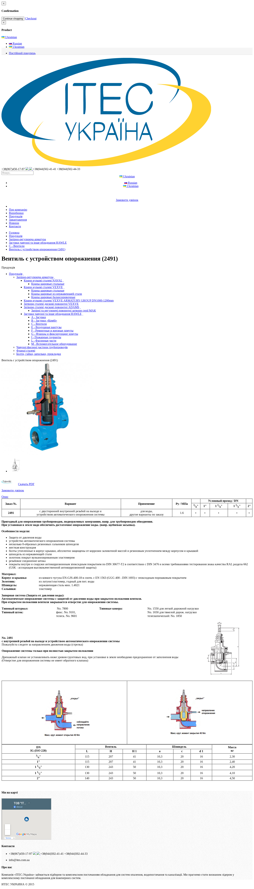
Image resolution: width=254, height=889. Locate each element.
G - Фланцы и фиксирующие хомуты (54, 333)
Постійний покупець (22, 53)
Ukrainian (10, 37)
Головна (14, 232)
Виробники (16, 213)
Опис (4, 496)
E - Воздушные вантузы (46, 327)
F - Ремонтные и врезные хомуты (52, 330)
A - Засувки (38, 317)
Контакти (15, 226)
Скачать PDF (26, 484)
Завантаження (18, 219)
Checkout (30, 18)
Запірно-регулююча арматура (27, 239)
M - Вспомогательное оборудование (54, 343)
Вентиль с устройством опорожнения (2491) (37, 249)
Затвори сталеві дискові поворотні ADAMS (51, 307)
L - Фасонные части (43, 340)
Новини (14, 223)
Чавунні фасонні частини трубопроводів (42, 347)
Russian (17, 43)
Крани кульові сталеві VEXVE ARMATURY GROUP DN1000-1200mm (69, 300)
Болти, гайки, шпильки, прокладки (38, 353)
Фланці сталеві (25, 350)
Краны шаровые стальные (47, 283)
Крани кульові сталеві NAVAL (43, 280)
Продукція (15, 216)
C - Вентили (17, 246)
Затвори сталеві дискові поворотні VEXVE (51, 303)
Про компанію (18, 209)
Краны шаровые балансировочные (53, 297)
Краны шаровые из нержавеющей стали (56, 293)
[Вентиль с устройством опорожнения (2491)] (47, 453)
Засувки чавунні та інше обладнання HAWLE (38, 242)
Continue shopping (13, 18)
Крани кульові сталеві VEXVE (43, 287)
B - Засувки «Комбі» (44, 320)
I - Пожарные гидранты (46, 337)
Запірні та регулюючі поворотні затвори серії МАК (63, 310)
